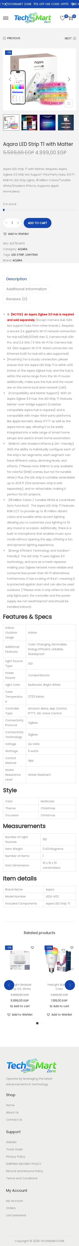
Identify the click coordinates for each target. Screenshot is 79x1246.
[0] (62, 18)
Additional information (26, 288)
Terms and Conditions (21, 1178)
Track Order (14, 1149)
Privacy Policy (15, 1157)
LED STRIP (17, 255)
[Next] (73, 4)
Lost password (16, 1215)
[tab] (39, 279)
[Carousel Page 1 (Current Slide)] (37, 1023)
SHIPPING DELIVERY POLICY (24, 1164)
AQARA (22, 249)
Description (16, 278)
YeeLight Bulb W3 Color (59, 987)
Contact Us (14, 1120)
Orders (11, 1208)
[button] (16, 234)
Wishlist (11, 1142)
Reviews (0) (17, 299)
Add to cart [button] (22, 1006)
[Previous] (6, 4)
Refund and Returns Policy (24, 1171)
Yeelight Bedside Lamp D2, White (19, 987)
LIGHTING (32, 255)
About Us (12, 1112)
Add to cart (37, 223)
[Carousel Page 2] (42, 1023)
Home (10, 1105)
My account (14, 1201)
